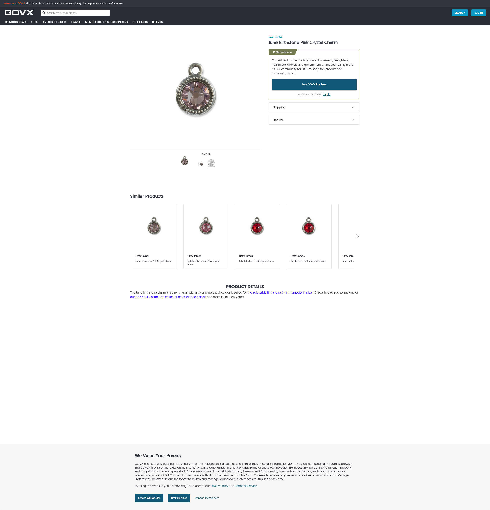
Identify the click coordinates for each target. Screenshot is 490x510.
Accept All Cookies (149, 498)
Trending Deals (15, 22)
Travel (76, 22)
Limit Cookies (179, 498)
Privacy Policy (219, 486)
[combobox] (75, 13)
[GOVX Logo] (19, 12)
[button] (314, 107)
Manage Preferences (207, 498)
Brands (157, 22)
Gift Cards (140, 22)
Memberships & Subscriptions (106, 22)
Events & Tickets (55, 22)
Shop (34, 22)
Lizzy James (275, 36)
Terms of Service (246, 486)
